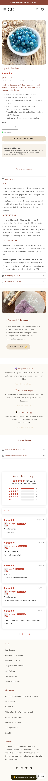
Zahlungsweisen (11, 728)
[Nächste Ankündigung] (43, 2)
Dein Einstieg (10, 650)
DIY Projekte (22, 406)
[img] (9, 520)
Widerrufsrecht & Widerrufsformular (19, 712)
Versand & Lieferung (13, 722)
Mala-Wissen (10, 671)
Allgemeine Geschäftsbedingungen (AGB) (21, 696)
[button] (4, 9)
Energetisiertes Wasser (14, 666)
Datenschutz (10, 701)
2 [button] (23, 634)
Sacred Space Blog (23, 384)
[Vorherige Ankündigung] (4, 2)
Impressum (9, 707)
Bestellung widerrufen (13, 717)
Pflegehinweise (11, 676)
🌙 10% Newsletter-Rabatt (24, 777)
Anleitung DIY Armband (14, 655)
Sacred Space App (12, 681)
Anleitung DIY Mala (12, 660)
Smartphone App (22, 427)
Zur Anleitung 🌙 (18, 347)
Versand (12, 81)
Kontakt (8, 733)
